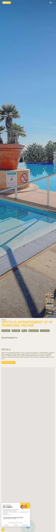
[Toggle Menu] (51, 2)
